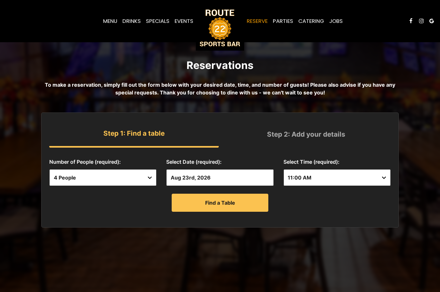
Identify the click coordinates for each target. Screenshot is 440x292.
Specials (157, 21)
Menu (110, 21)
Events (184, 21)
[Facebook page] (411, 21)
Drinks (131, 21)
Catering (311, 21)
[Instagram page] (421, 21)
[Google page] (431, 21)
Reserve (257, 21)
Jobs (336, 21)
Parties (283, 21)
